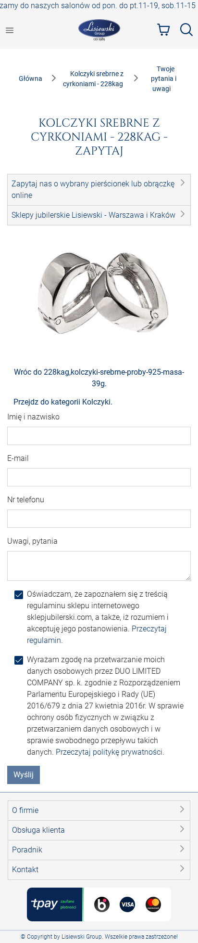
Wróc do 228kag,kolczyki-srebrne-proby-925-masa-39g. (99, 377)
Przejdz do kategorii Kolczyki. (62, 401)
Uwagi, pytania (32, 541)
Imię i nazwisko (33, 416)
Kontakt (25, 869)
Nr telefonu (25, 499)
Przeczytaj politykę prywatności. (110, 752)
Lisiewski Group (82, 936)
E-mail (18, 458)
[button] (99, 190)
